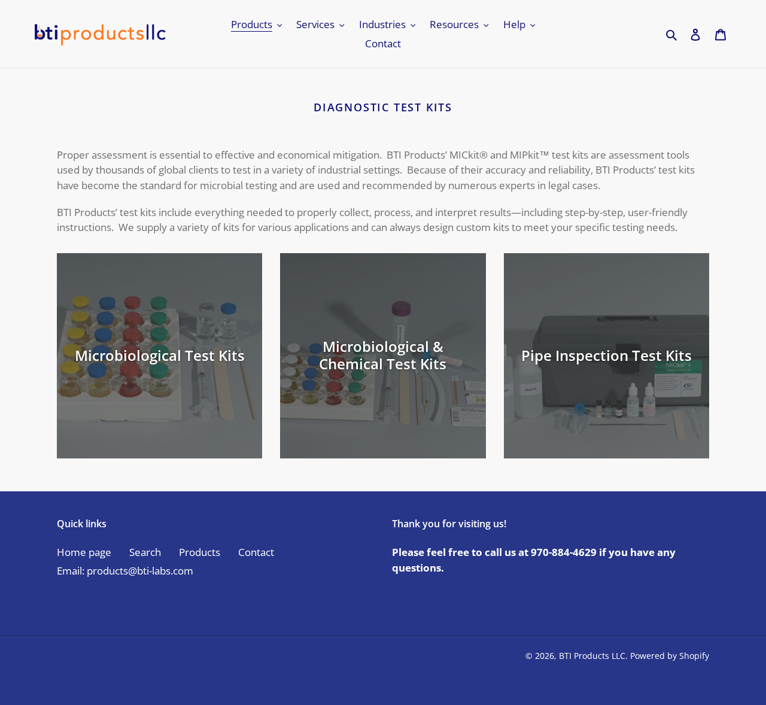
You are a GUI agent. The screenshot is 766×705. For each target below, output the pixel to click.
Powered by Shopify (669, 655)
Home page (84, 552)
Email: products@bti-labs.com (125, 571)
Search (145, 552)
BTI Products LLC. (593, 655)
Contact (256, 552)
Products (199, 552)
